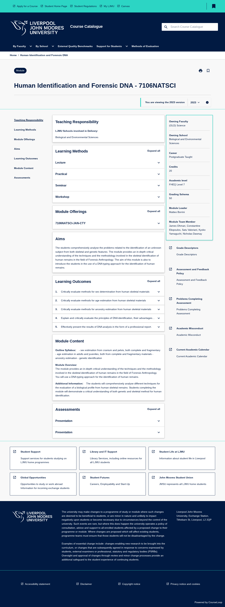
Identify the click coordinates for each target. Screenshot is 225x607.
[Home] (37, 28)
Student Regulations (85, 6)
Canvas (125, 6)
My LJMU (109, 6)
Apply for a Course (27, 6)
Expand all (153, 150)
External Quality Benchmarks (75, 46)
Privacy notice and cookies (185, 584)
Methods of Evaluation (145, 46)
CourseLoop (215, 602)
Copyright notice (131, 584)
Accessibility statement (37, 584)
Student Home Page (56, 6)
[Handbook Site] (32, 517)
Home (13, 55)
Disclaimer (86, 584)
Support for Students (109, 46)
